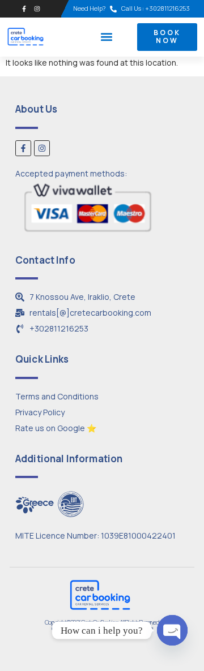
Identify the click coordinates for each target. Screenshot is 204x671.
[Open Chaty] (172, 630)
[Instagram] (37, 9)
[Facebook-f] (24, 9)
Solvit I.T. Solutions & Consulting (121, 628)
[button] (106, 37)
